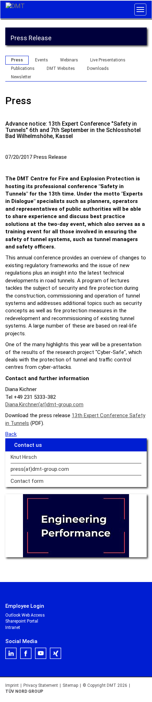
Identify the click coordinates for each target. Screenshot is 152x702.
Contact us (28, 445)
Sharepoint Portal (21, 621)
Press (17, 60)
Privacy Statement (40, 685)
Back (11, 434)
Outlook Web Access (25, 615)
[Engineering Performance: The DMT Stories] (76, 525)
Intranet (12, 627)
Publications (23, 68)
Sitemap (70, 685)
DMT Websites (61, 68)
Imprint (12, 685)
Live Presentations (107, 60)
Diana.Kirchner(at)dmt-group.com (44, 404)
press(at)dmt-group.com (40, 469)
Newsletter (21, 76)
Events (41, 60)
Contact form (27, 481)
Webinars (69, 60)
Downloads (98, 68)
